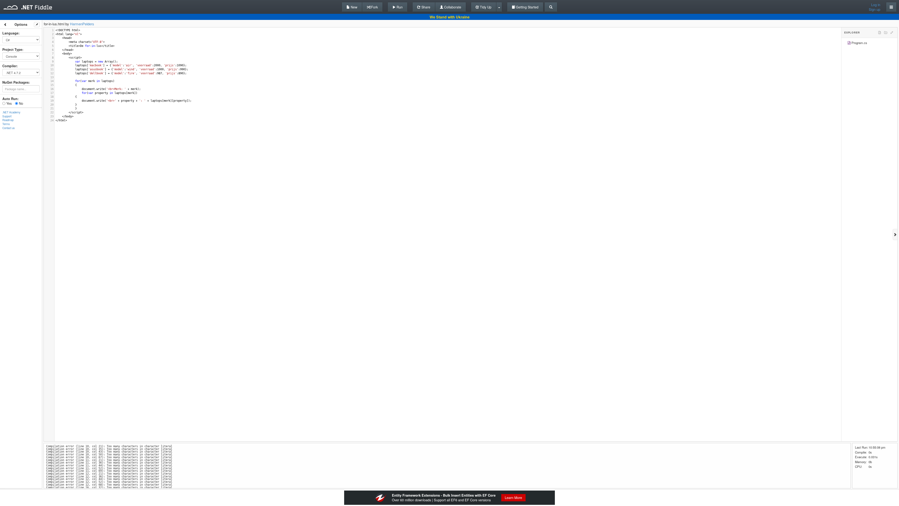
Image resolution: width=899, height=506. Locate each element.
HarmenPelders (82, 23)
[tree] (869, 43)
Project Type (12, 49)
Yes (8, 103)
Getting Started (526, 7)
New (353, 7)
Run (399, 7)
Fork (374, 7)
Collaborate (452, 7)
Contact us (8, 128)
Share (425, 7)
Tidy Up (485, 7)
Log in (875, 4)
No (20, 103)
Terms (6, 124)
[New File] (879, 32)
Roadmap (8, 120)
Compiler (9, 65)
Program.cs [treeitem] (859, 43)
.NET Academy (11, 112)
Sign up (874, 9)
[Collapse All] (892, 32)
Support (6, 116)
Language (10, 33)
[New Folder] (885, 32)
